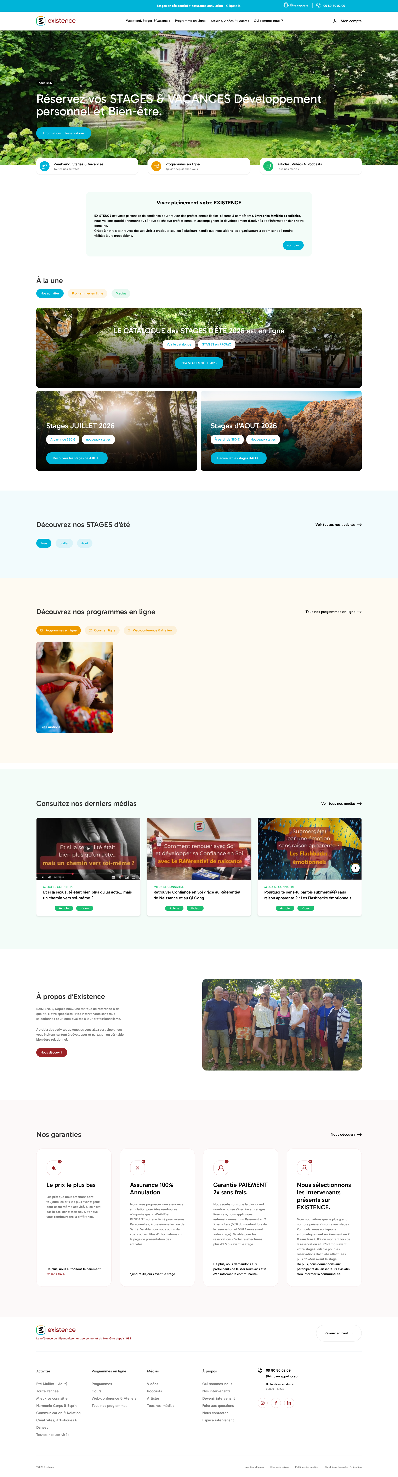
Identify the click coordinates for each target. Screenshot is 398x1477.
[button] (355, 868)
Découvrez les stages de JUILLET (77, 458)
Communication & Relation (58, 1413)
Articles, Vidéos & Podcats (230, 21)
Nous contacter (215, 1413)
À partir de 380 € (62, 439)
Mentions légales (254, 1467)
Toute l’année (47, 1391)
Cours (96, 1391)
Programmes (102, 1384)
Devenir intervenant (218, 1398)
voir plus (293, 245)
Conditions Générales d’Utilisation (343, 1467)
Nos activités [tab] (49, 293)
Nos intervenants (216, 1391)
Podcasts (154, 1391)
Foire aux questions (218, 1405)
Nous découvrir (51, 1052)
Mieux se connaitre (52, 1398)
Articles (153, 1398)
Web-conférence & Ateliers (153, 630)
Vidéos (152, 1384)
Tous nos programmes (109, 1405)
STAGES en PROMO (216, 344)
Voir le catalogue (179, 344)
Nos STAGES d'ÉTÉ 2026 (199, 363)
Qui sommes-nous (217, 1384)
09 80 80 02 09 (334, 6)
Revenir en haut (336, 1333)
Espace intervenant (218, 1420)
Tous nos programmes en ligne (331, 611)
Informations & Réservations (63, 133)
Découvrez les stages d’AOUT (238, 458)
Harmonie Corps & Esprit (56, 1405)
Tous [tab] (43, 543)
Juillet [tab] (64, 543)
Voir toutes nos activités (335, 524)
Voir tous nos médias (338, 803)
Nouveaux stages (263, 439)
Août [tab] (84, 543)
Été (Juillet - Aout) (51, 1384)
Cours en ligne (104, 630)
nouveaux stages (98, 439)
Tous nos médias (160, 1405)
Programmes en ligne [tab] (87, 293)
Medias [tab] (121, 293)
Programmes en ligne (61, 630)
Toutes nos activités (52, 1434)
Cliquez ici (233, 6)
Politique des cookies (306, 1467)
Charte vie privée (279, 1467)
